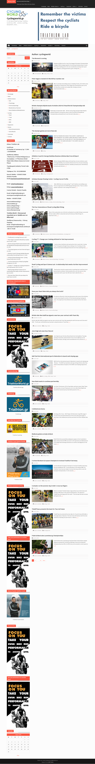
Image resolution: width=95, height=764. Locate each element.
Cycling (62, 6)
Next (44, 560)
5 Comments (36, 310)
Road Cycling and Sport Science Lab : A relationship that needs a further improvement (60, 264)
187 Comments (37, 455)
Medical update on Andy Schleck (42, 434)
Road (48, 73)
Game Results (12, 131)
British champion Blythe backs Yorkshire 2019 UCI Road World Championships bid (58, 106)
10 (40, 560)
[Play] (8, 297)
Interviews (80, 6)
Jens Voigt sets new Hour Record (42, 331)
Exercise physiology (57, 202)
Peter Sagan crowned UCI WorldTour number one (48, 79)
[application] (18, 291)
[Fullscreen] (28, 297)
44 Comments (37, 259)
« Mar (18, 86)
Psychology (61, 259)
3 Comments (36, 376)
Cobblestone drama (38, 409)
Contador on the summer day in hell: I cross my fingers (49, 486)
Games (74, 6)
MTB (49, 376)
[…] (80, 68)
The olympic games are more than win (44, 131)
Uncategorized (46, 125)
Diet (10, 100)
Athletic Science (54, 6)
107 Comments (37, 125)
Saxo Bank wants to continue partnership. (45, 381)
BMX (42, 376)
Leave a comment (37, 325)
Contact (85, 6)
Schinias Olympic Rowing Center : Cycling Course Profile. (50, 179)
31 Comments (37, 234)
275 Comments (37, 151)
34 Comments (37, 351)
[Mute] (25, 297)
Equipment (69, 6)
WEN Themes (50, 762)
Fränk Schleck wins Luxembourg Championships (47, 536)
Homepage (43, 6)
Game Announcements (14, 129)
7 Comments (36, 286)
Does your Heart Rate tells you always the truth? (47, 291)
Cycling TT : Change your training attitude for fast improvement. (53, 239)
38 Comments (37, 100)
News (48, 6)
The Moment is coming (39, 58)
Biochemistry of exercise (15, 108)
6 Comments (36, 202)
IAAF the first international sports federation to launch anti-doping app (55, 356)
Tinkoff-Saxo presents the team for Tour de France (48, 509)
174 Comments (37, 174)
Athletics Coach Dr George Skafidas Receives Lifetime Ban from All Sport (55, 156)
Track (51, 73)
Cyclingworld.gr (15, 18)
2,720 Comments (37, 73)
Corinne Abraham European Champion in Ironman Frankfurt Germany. (55, 461)
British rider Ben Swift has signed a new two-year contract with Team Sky (55, 315)
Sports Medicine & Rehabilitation (56, 234)
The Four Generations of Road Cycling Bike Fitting (48, 207)
